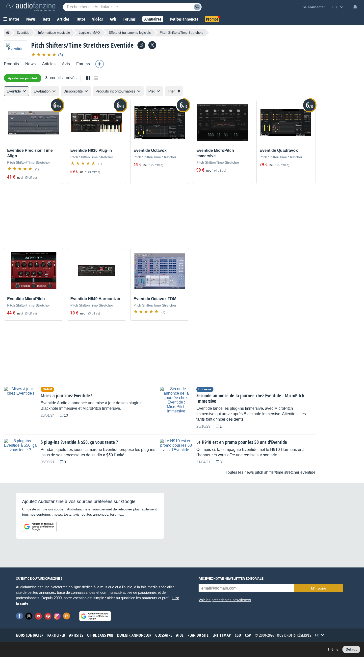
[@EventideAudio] (152, 45)
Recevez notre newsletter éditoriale (231, 578)
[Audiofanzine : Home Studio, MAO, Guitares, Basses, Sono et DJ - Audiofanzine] (30, 6)
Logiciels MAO (89, 32)
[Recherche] (197, 7)
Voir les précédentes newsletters (225, 600)
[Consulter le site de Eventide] (141, 45)
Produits (11, 64)
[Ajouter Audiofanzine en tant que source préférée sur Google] (39, 526)
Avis (66, 64)
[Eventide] (15, 49)
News (30, 64)
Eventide (23, 32)
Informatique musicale (54, 32)
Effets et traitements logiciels (130, 32)
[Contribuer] (99, 64)
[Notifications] (355, 7)
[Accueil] (8, 32)
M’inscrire (318, 588)
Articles (48, 64)
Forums (83, 64)
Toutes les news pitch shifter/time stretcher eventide (270, 472)
